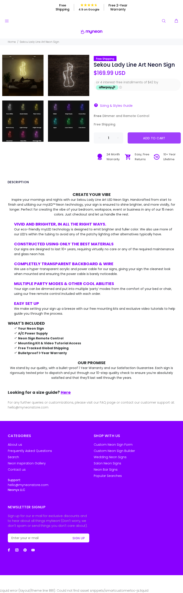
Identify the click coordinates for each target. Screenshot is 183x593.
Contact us (17, 469)
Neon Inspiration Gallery (27, 463)
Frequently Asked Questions (30, 451)
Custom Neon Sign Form (113, 444)
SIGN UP (79, 538)
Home (12, 42)
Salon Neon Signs (107, 463)
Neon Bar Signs (106, 469)
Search (13, 457)
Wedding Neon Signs (110, 457)
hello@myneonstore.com (28, 485)
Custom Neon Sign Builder (114, 451)
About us (15, 444)
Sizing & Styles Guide (116, 105)
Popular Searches (108, 476)
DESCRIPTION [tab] (18, 182)
